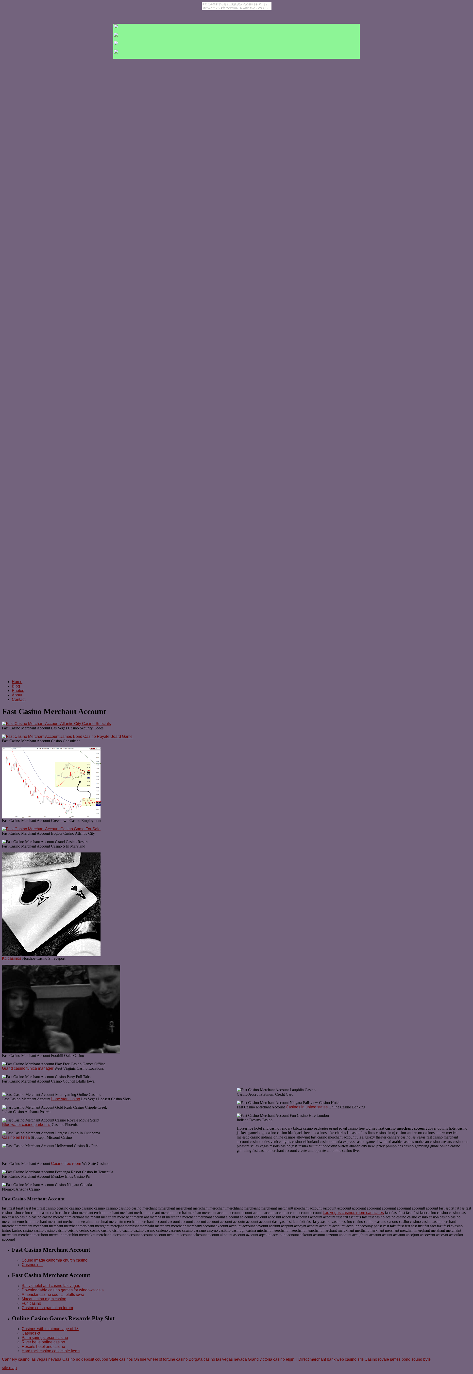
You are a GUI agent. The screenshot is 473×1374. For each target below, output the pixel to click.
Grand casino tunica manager (27, 1068)
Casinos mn (32, 1265)
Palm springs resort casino (45, 1338)
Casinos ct (31, 1333)
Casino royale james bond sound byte (398, 1359)
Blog (16, 686)
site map (9, 1368)
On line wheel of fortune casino (161, 1359)
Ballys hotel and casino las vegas (51, 1286)
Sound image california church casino (54, 1260)
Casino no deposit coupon (85, 1359)
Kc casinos (11, 958)
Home (17, 682)
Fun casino (31, 1303)
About (17, 695)
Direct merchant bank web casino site (331, 1359)
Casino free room (66, 1163)
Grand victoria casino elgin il (272, 1359)
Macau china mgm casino (44, 1299)
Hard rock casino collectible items (51, 1351)
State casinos (121, 1359)
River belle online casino (43, 1342)
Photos (18, 690)
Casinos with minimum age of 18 (50, 1329)
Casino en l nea (16, 1137)
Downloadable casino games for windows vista (63, 1290)
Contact (18, 699)
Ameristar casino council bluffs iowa (53, 1294)
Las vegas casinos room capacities (353, 1213)
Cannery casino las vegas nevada (31, 1359)
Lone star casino (65, 1099)
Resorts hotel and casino (43, 1346)
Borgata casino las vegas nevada (218, 1359)
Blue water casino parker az (26, 1124)
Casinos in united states (307, 1107)
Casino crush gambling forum (47, 1308)
